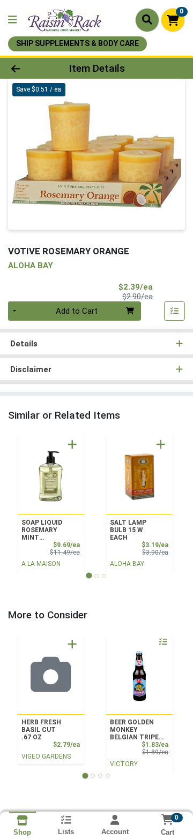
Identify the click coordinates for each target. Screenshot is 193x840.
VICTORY (124, 764)
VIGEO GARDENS (46, 756)
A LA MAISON (41, 563)
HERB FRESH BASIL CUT (41, 729)
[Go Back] (30, 68)
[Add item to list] (174, 311)
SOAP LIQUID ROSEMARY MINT (41, 530)
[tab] (89, 576)
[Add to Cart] (72, 444)
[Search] (147, 19)
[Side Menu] (12, 20)
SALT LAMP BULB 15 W (128, 530)
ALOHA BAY (127, 563)
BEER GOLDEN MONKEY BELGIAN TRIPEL (136, 729)
